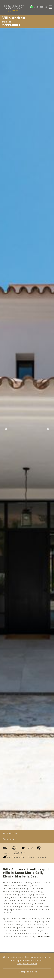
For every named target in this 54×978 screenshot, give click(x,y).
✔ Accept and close (27, 972)
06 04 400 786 (40, 7)
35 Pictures (10, 833)
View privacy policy (27, 964)
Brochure (9, 839)
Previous (6, 429)
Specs (31, 857)
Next (48, 429)
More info (42, 857)
